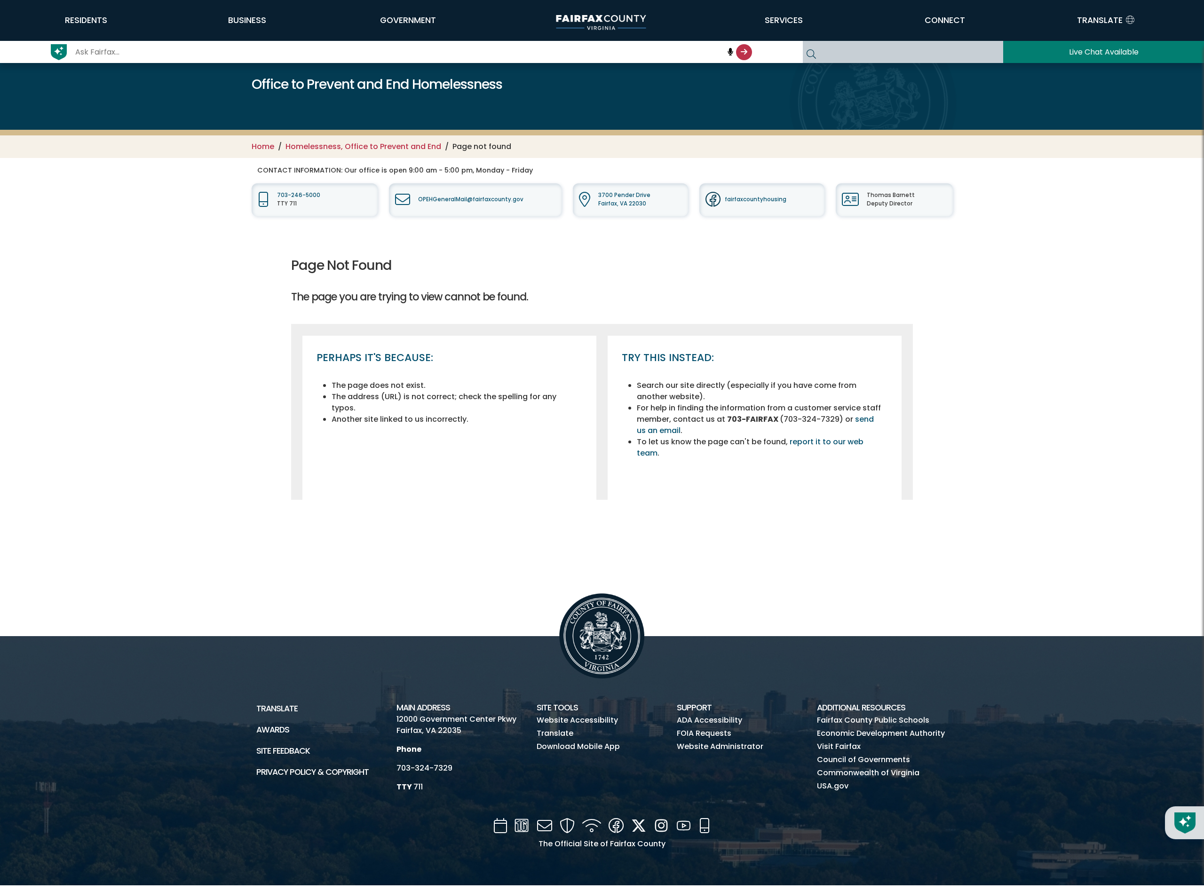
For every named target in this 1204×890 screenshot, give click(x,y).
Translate (277, 708)
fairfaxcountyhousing (755, 199)
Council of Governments (863, 759)
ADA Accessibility (709, 720)
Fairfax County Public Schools (873, 720)
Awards (272, 729)
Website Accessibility (577, 720)
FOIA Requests (704, 733)
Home (263, 146)
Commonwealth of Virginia (868, 772)
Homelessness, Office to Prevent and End (363, 146)
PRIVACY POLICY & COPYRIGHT (312, 772)
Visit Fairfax (839, 746)
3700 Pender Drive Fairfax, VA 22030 (624, 199)
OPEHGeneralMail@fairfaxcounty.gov (470, 199)
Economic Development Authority (881, 733)
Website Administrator (720, 746)
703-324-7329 (424, 768)
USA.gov (832, 785)
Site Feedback (283, 750)
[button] (86, 20)
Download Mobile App (578, 746)
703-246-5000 (298, 195)
